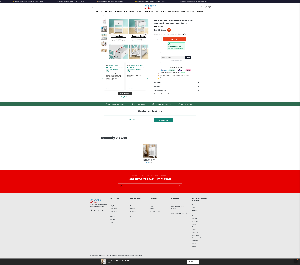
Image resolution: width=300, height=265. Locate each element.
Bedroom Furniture (115, 203)
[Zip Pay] (179, 70)
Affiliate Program (155, 214)
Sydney (194, 205)
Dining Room (113, 208)
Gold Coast (195, 221)
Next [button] (145, 34)
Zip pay (152, 206)
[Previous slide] (102, 78)
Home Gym (113, 222)
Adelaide (194, 210)
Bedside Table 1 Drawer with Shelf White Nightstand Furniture (149, 160)
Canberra (194, 218)
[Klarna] (188, 70)
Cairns (194, 224)
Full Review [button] (108, 88)
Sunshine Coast (196, 238)
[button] (92, 7)
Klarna (152, 208)
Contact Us (133, 211)
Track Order (133, 203)
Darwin (194, 227)
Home (102, 15)
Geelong (194, 243)
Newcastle (195, 232)
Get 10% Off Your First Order (150, 179)
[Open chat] (296, 261)
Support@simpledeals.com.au (179, 213)
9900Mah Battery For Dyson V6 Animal (134, 66)
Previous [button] (112, 34)
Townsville (195, 240)
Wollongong (195, 235)
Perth (193, 207)
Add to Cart (192, 262)
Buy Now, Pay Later (155, 211)
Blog (131, 217)
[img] (109, 67)
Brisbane (194, 216)
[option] (129, 39)
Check (188, 57)
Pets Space (113, 219)
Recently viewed (114, 138)
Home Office (113, 211)
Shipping (132, 208)
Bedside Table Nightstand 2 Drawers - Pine (113, 66)
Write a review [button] (163, 120)
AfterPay (152, 203)
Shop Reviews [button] (125, 97)
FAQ (131, 214)
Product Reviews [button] (125, 94)
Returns (132, 206)
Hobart (194, 229)
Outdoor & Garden (115, 214)
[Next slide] (147, 78)
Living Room (113, 206)
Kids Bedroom (114, 217)
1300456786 (174, 211)
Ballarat (194, 246)
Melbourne (195, 213)
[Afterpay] (171, 70)
